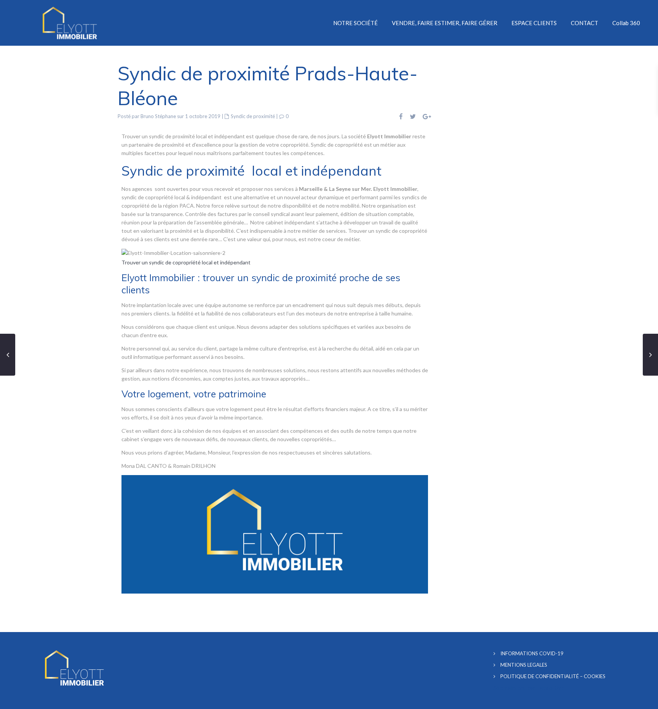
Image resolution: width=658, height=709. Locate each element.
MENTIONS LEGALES (523, 665)
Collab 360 (626, 22)
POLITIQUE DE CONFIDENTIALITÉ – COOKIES (552, 676)
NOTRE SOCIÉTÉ (355, 22)
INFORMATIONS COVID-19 (532, 653)
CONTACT (584, 22)
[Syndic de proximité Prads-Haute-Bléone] (173, 252)
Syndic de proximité (253, 116)
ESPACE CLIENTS (534, 22)
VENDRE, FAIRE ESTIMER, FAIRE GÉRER (444, 22)
